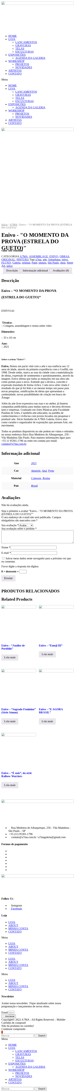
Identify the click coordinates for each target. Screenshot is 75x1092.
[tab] (12, 270)
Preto (51, 470)
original (26, 262)
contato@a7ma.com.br (13, 443)
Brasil (34, 485)
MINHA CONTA (18, 928)
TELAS (19, 48)
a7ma (38, 259)
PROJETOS (22, 64)
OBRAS (64, 256)
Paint (34, 262)
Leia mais (10, 657)
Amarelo (35, 470)
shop (62, 262)
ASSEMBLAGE (38, 256)
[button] (37, 79)
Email (5, 1012)
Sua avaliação (10, 525)
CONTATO (15, 73)
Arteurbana (54, 259)
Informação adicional (35, 270)
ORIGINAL (8, 259)
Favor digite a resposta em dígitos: (20, 566)
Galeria (16, 262)
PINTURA (23, 259)
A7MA (13, 224)
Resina (46, 478)
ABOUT (13, 925)
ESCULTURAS (24, 51)
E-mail (6, 552)
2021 (34, 463)
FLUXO (6, 262)
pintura (42, 262)
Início (4, 224)
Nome (5, 547)
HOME (12, 36)
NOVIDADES (23, 67)
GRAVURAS (23, 45)
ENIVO (53, 256)
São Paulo (53, 262)
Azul (44, 470)
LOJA (11, 39)
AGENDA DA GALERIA (30, 57)
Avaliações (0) (61, 270)
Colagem (36, 478)
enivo (65, 259)
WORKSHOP (16, 61)
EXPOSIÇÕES (17, 54)
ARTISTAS (15, 70)
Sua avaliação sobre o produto (19, 528)
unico (9, 265)
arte (45, 259)
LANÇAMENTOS (26, 42)
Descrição (12, 270)
